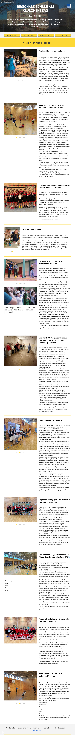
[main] (34, 16)
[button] (2, 2)
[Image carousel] (20, 65)
